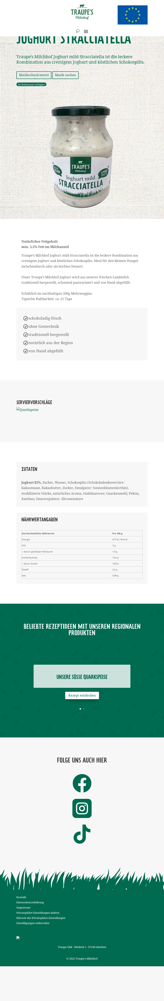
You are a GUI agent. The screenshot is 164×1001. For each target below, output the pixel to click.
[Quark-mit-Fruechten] (35, 409)
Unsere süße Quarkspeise (82, 677)
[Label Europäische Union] (32, 936)
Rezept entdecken (82, 695)
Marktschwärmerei (34, 75)
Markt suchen (65, 75)
